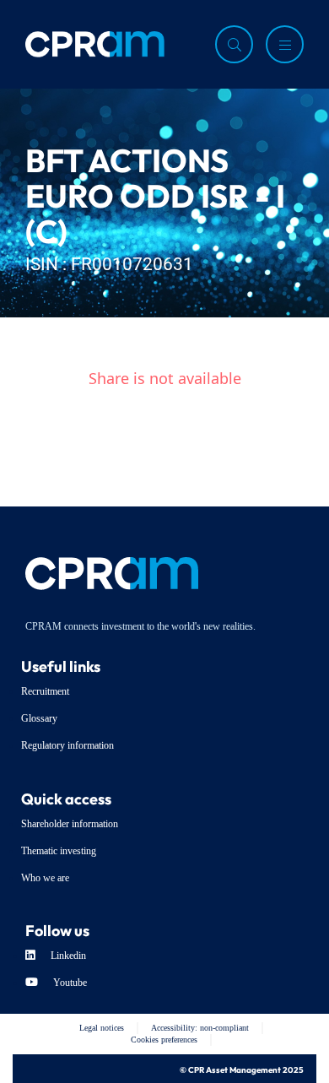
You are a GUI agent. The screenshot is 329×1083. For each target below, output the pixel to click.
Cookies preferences (164, 1039)
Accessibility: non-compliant (200, 1027)
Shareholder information (69, 824)
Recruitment (45, 691)
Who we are (45, 878)
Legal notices (101, 1027)
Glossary (39, 718)
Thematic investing (58, 851)
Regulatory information (67, 745)
